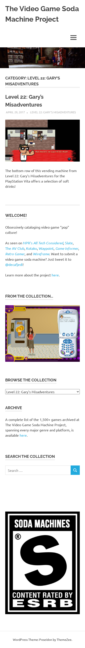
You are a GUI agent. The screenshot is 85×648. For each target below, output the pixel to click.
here (55, 275)
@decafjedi (14, 264)
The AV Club (14, 248)
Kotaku (31, 248)
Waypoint (46, 248)
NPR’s (43, 243)
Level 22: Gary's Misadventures (53, 112)
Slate (69, 243)
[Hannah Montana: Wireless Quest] (42, 360)
